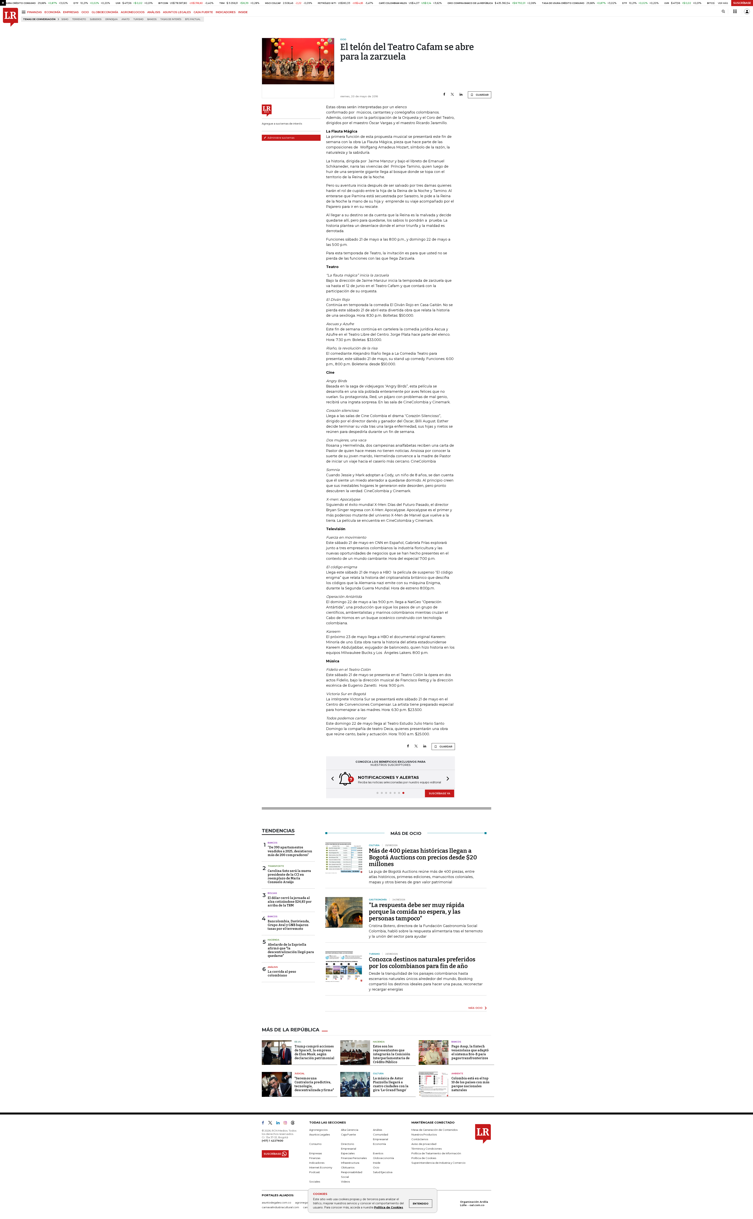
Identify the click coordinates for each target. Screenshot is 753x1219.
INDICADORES (226, 12)
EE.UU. (298, 1041)
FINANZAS (34, 12)
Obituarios (347, 1167)
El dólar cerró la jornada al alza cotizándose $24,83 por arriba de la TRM (290, 901)
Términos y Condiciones (426, 1148)
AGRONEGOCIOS (133, 12)
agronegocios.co (306, 1202)
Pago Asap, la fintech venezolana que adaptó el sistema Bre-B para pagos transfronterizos (470, 1052)
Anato (125, 19)
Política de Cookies (388, 1207)
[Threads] (294, 1123)
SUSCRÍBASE (742, 3)
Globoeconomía (383, 1158)
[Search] (723, 12)
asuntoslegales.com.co (276, 1202)
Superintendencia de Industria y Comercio (438, 1162)
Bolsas (272, 893)
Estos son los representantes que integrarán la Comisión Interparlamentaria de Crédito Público (391, 1054)
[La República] (10, 17)
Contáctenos (419, 1139)
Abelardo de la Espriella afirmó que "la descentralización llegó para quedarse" (291, 950)
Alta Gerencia (349, 1129)
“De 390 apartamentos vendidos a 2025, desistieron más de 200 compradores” (290, 851)
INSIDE (243, 12)
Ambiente (457, 1073)
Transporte (276, 866)
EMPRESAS (71, 12)
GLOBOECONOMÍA (105, 12)
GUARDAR (482, 94)
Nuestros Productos (424, 1134)
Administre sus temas (280, 137)
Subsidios (95, 19)
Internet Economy (320, 1167)
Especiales (348, 1153)
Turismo (138, 19)
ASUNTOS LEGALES (177, 12)
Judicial (300, 1073)
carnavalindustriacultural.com (280, 1207)
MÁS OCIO (475, 1007)
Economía (379, 1143)
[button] (331, 779)
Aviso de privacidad (423, 1143)
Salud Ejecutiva (382, 1172)
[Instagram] (287, 1123)
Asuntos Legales (319, 1134)
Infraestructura (350, 1162)
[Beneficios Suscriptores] (735, 11)
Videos (345, 1181)
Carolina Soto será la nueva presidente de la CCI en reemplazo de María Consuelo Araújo (289, 876)
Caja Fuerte (348, 1134)
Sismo (64, 19)
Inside (376, 1162)
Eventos (378, 1153)
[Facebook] (444, 94)
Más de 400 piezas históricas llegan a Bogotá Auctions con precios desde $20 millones (423, 857)
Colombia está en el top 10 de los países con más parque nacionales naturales (470, 1084)
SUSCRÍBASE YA (439, 793)
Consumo (315, 1143)
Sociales (314, 1181)
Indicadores (316, 1162)
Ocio (376, 1167)
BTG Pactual (192, 19)
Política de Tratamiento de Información (436, 1153)
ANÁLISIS (153, 12)
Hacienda (273, 939)
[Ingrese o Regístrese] (747, 12)
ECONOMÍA (52, 12)
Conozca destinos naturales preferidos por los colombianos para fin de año (422, 963)
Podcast (314, 1172)
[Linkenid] (279, 1123)
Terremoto (79, 19)
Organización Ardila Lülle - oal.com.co (474, 1203)
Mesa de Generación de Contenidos (434, 1129)
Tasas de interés (170, 19)
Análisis (273, 967)
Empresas (315, 1153)
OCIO (85, 12)
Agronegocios (318, 1129)
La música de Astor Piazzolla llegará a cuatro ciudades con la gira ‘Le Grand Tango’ (390, 1084)
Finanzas (314, 1158)
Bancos (151, 19)
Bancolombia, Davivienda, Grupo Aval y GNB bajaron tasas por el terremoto (289, 925)
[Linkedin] (461, 94)
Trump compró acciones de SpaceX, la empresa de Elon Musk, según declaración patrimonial (314, 1052)
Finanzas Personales (354, 1158)
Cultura (378, 1073)
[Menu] (24, 12)
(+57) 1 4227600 (272, 1140)
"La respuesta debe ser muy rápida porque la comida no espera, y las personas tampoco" (416, 912)
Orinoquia (111, 19)
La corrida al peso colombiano (282, 973)
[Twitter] (452, 94)
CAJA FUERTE (203, 12)
